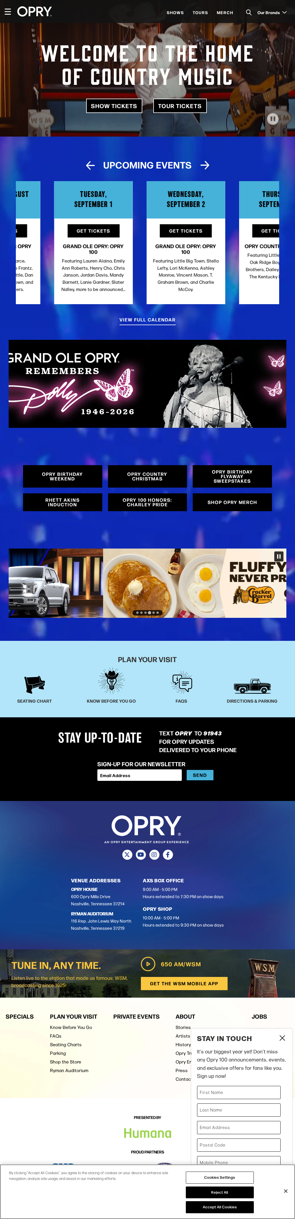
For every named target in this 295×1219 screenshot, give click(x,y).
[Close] (285, 1191)
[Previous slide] (90, 165)
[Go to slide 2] (141, 613)
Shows (175, 12)
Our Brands (269, 12)
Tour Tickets (180, 105)
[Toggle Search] (249, 12)
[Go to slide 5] (153, 613)
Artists (183, 1036)
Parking (58, 1053)
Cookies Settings (219, 1177)
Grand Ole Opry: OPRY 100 (55, 248)
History (183, 1044)
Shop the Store (65, 1062)
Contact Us (187, 1079)
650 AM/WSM (181, 964)
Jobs (259, 1016)
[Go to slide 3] (145, 613)
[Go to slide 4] (149, 612)
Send (200, 775)
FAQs (56, 1036)
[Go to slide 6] (157, 613)
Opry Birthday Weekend (62, 476)
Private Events (137, 1016)
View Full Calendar (148, 319)
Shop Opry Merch (232, 502)
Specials (20, 1016)
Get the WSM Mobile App (184, 983)
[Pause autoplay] (271, 167)
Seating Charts (66, 1044)
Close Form (282, 1038)
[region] (147, 1191)
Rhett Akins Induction (63, 502)
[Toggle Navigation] (10, 11)
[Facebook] (168, 855)
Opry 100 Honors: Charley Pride (147, 502)
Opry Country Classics (240, 246)
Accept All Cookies (220, 1207)
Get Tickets (55, 230)
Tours (200, 12)
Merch (225, 12)
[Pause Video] (273, 119)
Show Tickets (114, 105)
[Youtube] (141, 855)
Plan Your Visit (73, 1016)
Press (182, 1070)
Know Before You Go (71, 1027)
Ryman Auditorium (69, 1070)
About (185, 1016)
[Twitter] (127, 855)
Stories (183, 1027)
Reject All (219, 1192)
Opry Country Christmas (147, 476)
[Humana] (147, 1133)
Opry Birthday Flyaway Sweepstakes (232, 476)
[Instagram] (154, 855)
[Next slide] (205, 165)
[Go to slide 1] (137, 613)
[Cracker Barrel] (147, 583)
